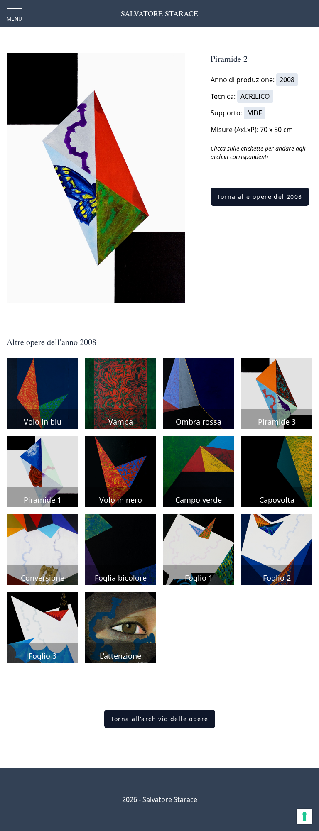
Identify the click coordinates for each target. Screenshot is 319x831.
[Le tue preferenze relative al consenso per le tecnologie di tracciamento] (304, 816)
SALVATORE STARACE (159, 13)
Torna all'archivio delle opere (160, 719)
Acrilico (255, 96)
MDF (254, 112)
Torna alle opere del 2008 (259, 196)
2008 (287, 79)
